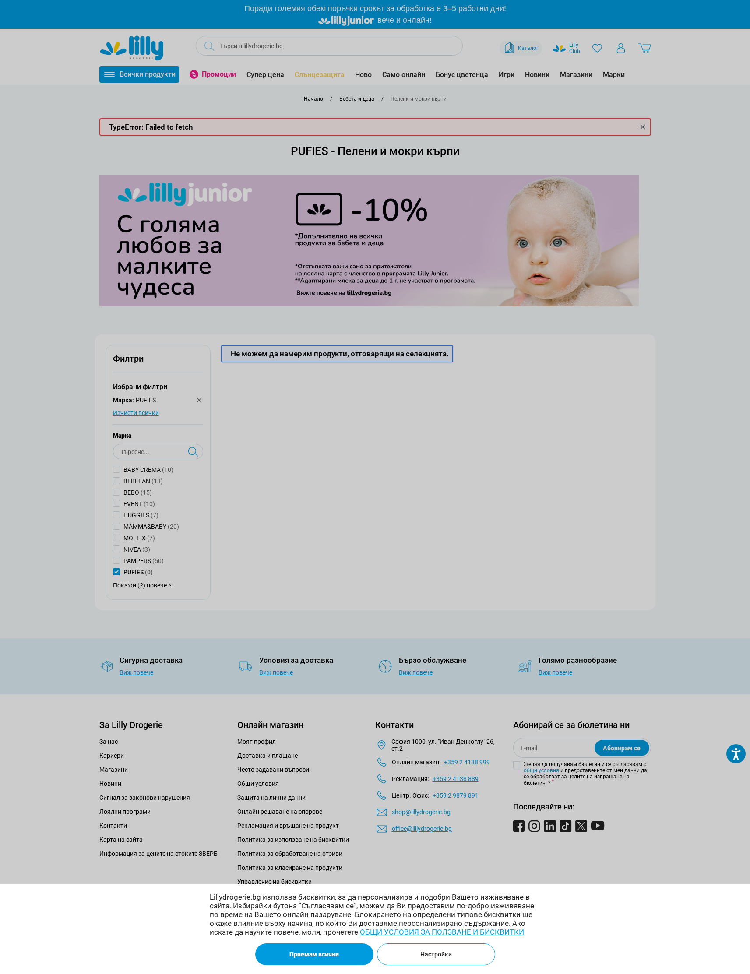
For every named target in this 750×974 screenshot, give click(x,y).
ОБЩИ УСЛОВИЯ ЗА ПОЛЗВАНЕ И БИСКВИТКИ (442, 932)
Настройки (436, 954)
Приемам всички (314, 954)
